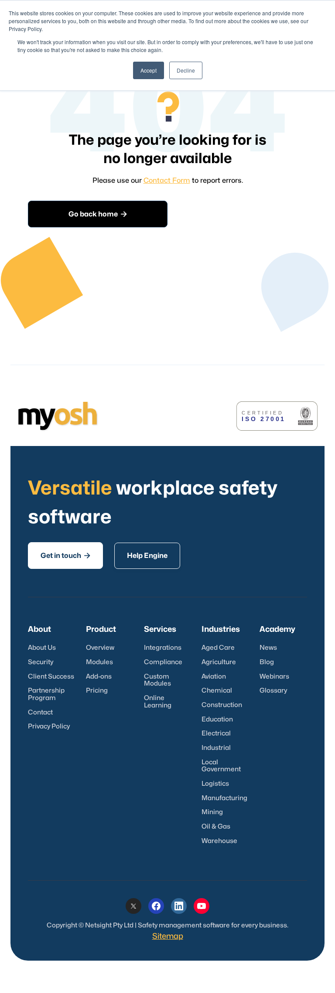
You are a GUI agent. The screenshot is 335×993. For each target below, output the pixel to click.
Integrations (162, 648)
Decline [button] (186, 70)
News (268, 648)
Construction (222, 705)
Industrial (216, 748)
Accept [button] (148, 70)
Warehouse (219, 841)
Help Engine (147, 555)
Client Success (51, 676)
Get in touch (65, 555)
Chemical (217, 690)
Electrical (216, 733)
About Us (42, 648)
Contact (40, 712)
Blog (267, 662)
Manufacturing (224, 798)
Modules (99, 662)
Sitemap (167, 936)
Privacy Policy (49, 726)
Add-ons (99, 676)
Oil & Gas (216, 826)
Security (40, 662)
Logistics (215, 783)
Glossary (273, 690)
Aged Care (218, 648)
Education (217, 719)
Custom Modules (157, 680)
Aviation (214, 676)
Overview (100, 648)
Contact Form (167, 180)
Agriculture (219, 662)
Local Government (221, 766)
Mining (212, 812)
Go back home (97, 214)
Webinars (274, 676)
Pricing (97, 690)
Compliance (163, 662)
